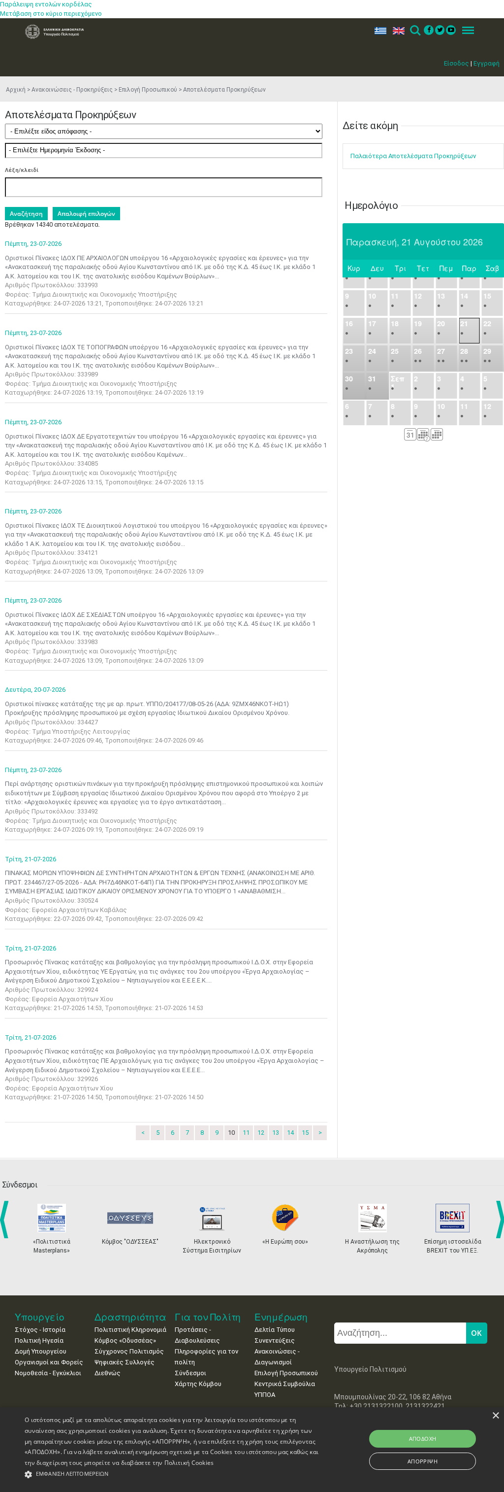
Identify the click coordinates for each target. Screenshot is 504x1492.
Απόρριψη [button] (423, 1461)
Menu (465, 30)
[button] (172, 1474)
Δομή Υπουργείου (40, 1351)
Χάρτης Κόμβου (198, 1384)
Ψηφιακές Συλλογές (124, 1362)
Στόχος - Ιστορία (40, 1329)
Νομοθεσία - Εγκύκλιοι (48, 1373)
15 (305, 1132)
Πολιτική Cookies (189, 1462)
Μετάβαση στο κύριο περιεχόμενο (51, 13)
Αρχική (16, 89)
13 (275, 1132)
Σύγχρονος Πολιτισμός (129, 1351)
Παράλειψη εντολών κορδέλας (46, 4)
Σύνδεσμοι (190, 1373)
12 (260, 1132)
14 (290, 1132)
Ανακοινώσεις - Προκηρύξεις (72, 89)
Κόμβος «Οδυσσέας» (125, 1340)
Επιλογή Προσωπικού (148, 89)
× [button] (495, 1416)
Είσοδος (456, 63)
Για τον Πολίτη (208, 1316)
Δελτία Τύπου (274, 1329)
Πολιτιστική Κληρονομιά (130, 1329)
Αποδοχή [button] (423, 1438)
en (396, 30)
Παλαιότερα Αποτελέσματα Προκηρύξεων (413, 156)
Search (415, 30)
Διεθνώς (107, 1373)
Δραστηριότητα (130, 1316)
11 (246, 1132)
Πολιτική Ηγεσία (39, 1340)
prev (6, 1219)
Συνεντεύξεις (274, 1340)
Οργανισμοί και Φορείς (49, 1362)
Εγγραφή (486, 63)
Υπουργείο (39, 1316)
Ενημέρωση (281, 1316)
